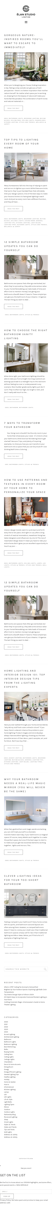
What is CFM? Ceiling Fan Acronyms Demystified (21, 987)
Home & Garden (10, 1082)
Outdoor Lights (23, 224)
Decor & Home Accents (12, 1064)
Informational (9, 1087)
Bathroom (14, 407)
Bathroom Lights (16, 118)
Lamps (39, 563)
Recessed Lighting (10, 1117)
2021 (6, 464)
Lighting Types (10, 224)
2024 (6, 1032)
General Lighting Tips (34, 760)
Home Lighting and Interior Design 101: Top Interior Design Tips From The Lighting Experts (24, 678)
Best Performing (9, 1047)
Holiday (6, 1079)
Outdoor (7, 1109)
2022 (7, 407)
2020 (7, 860)
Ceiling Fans (16, 120)
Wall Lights (8, 1132)
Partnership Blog (10, 1114)
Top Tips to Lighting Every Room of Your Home (21, 143)
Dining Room (30, 220)
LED (5, 1094)
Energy (6, 1069)
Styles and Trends (27, 122)
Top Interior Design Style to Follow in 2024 (19, 994)
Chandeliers (40, 120)
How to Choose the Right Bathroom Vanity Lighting (26, 334)
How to (6, 1084)
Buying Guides (18, 760)
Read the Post (13, 108)
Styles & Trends (32, 314)
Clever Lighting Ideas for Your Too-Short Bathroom (23, 879)
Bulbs (6, 1049)
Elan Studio (26, 8)
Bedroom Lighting (31, 118)
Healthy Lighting (9, 1077)
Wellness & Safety (12, 226)
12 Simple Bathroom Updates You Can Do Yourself (21, 246)
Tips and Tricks (9, 1129)
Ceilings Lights (17, 220)
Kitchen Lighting (11, 122)
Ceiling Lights (28, 120)
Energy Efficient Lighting (12, 1072)
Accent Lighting (15, 758)
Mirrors (6, 1107)
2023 (6, 118)
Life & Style (8, 1099)
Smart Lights (8, 1122)
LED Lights (7, 1097)
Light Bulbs (36, 222)
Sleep (6, 1119)
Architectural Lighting (11, 1037)
